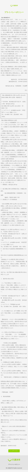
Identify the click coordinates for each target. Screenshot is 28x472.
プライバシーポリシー (14, 464)
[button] (14, 450)
